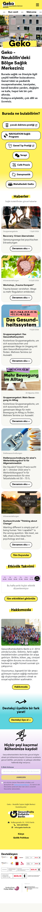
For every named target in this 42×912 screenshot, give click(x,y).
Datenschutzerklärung (21, 785)
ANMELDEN (21, 777)
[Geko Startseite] (12, 5)
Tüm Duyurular (21, 555)
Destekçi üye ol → (21, 720)
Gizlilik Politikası (21, 838)
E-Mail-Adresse (7, 767)
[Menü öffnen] (37, 4)
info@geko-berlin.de (22, 827)
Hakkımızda (21, 687)
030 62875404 (22, 825)
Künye (21, 834)
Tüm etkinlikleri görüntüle (21, 599)
